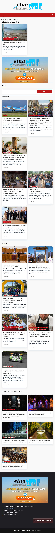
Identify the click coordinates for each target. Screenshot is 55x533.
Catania (4, 221)
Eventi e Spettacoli (6, 409)
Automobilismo (16, 326)
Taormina (5, 152)
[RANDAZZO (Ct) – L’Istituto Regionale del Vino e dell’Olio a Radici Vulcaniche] (40, 430)
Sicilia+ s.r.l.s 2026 (36, 530)
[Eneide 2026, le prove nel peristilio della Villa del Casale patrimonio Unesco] (40, 403)
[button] (3, 15)
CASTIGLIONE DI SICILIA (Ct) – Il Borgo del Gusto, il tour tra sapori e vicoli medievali (14, 334)
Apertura (5, 37)
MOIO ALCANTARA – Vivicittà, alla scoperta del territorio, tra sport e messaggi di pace (12, 300)
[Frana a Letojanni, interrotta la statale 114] (14, 32)
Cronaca (9, 37)
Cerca (4, 86)
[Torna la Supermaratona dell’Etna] (40, 254)
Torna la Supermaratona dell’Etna (38, 265)
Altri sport (10, 326)
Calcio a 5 (9, 327)
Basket (21, 326)
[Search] (52, 14)
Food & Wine (32, 186)
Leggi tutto (6, 53)
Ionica (13, 37)
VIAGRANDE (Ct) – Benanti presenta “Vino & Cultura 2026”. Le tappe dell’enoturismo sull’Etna (13, 191)
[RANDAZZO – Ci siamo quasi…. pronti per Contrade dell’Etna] (40, 179)
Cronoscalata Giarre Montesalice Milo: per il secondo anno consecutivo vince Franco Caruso (14, 371)
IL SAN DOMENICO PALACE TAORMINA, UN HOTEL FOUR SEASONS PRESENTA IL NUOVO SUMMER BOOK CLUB (14, 157)
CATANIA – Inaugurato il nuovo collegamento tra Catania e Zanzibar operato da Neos (13, 120)
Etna (40, 115)
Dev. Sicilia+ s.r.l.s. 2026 (10, 514)
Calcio (4, 327)
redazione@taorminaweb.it (11, 512)
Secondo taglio (11, 295)
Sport (4, 261)
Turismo (4, 115)
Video (4, 329)
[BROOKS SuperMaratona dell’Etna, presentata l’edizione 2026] (14, 254)
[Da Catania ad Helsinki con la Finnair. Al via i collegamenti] (14, 215)
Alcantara (31, 115)
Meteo (17, 37)
